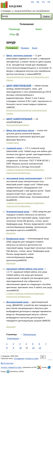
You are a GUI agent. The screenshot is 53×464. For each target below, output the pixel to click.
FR (49, 2)
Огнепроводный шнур (17, 211)
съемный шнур (14, 148)
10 (20, 348)
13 (40, 348)
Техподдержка (19, 358)
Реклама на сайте (32, 358)
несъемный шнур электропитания (24, 178)
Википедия (10, 233)
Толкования (27, 24)
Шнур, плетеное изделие (19, 55)
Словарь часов (12, 143)
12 (33, 348)
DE (38, 2)
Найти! (46, 16)
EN (32, 2)
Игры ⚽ (14, 34)
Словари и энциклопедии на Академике (25, 10)
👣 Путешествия (7, 363)
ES (43, 2)
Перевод (25, 48)
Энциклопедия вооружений (17, 125)
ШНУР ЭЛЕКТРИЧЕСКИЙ (18, 85)
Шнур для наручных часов (20, 130)
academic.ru (11, 4)
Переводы (14, 29)
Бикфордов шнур (15, 238)
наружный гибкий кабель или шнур (24, 269)
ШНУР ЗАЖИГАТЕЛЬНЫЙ (19, 119)
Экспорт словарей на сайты (11, 367)
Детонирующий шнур (17, 302)
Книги (39, 29)
